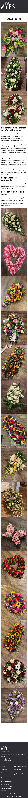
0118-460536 (6, 784)
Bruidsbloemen (17, 769)
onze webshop (7, 205)
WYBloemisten (17, 796)
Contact (3, 773)
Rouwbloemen (4, 769)
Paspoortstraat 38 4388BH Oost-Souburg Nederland (6, 788)
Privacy (3, 766)
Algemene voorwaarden (20, 766)
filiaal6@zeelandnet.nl (8, 781)
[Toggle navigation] (25, 7)
